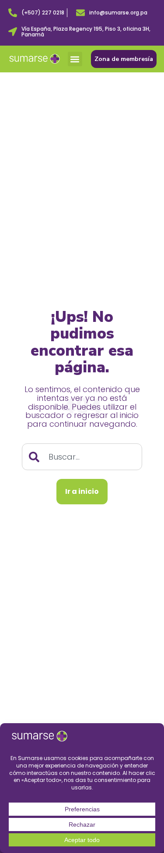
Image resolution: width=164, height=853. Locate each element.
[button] (75, 59)
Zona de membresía (123, 59)
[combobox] (82, 456)
